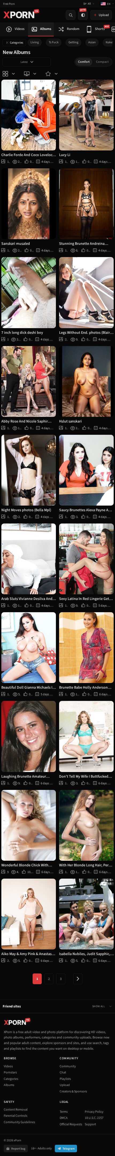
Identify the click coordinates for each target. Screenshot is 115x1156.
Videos (8, 1066)
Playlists (65, 1079)
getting (73, 42)
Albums (9, 1085)
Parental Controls (15, 1116)
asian (92, 42)
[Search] (70, 15)
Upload (65, 1085)
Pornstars (10, 1072)
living (34, 42)
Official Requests (71, 1124)
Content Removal (16, 1109)
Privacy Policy (94, 1112)
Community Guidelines (19, 1122)
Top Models (52, 73)
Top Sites (30, 73)
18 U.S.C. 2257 (94, 1118)
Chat (63, 1072)
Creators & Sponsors (73, 1091)
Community (68, 1066)
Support (90, 1124)
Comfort (84, 62)
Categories (16, 43)
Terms (64, 1112)
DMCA (64, 1118)
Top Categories (9, 73)
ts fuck (54, 42)
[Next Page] (77, 978)
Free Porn (9, 3)
